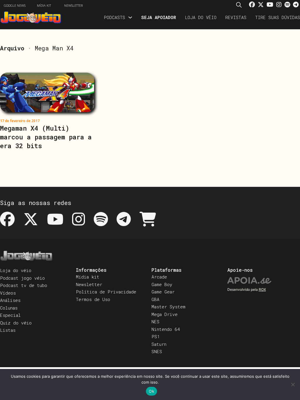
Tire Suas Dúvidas (277, 17)
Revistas (235, 17)
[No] (293, 384)
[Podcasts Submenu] (130, 17)
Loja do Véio (201, 17)
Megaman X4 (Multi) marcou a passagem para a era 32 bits (46, 137)
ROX (262, 289)
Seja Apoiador (158, 17)
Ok (151, 391)
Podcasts (114, 17)
